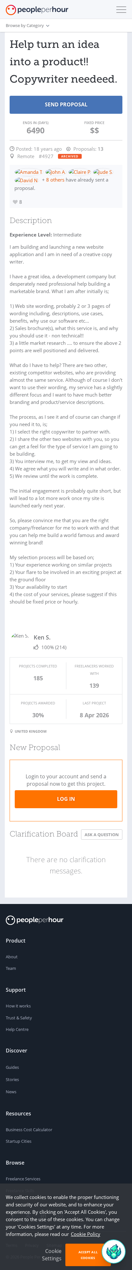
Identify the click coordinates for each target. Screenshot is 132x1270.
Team (11, 968)
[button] (119, 9)
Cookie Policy (85, 1234)
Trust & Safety (19, 1018)
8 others (55, 179)
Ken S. (42, 637)
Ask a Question (102, 834)
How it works (18, 1006)
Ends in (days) (35, 122)
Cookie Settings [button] (52, 1255)
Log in (66, 798)
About (12, 957)
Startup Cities (18, 1141)
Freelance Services (23, 1179)
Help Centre (17, 1029)
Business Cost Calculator (29, 1129)
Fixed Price (94, 122)
